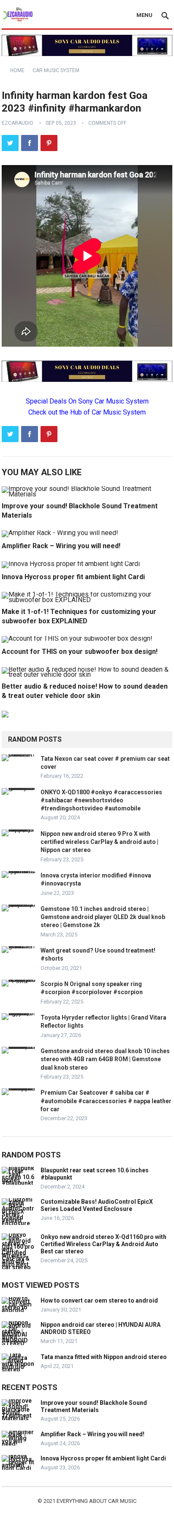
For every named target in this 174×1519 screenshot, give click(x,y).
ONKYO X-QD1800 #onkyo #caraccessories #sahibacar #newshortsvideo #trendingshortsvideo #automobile (101, 800)
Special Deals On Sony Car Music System (87, 401)
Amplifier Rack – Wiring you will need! (61, 546)
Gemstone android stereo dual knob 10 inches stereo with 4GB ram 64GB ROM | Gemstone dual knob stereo (105, 1059)
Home (17, 70)
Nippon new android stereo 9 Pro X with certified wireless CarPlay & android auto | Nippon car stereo (99, 841)
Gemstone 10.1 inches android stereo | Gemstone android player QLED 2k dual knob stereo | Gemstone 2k (103, 916)
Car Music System (56, 70)
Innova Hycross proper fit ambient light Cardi (73, 577)
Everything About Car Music (96, 1501)
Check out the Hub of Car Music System (87, 412)
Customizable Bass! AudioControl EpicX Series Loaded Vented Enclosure (97, 1205)
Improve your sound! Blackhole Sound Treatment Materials (94, 1406)
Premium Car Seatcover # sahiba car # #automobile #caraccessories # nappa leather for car (106, 1100)
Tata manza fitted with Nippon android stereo (104, 1357)
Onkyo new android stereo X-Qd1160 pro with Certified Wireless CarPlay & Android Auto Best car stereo (103, 1244)
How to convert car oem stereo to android (99, 1300)
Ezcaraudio (17, 123)
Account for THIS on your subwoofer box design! (80, 651)
